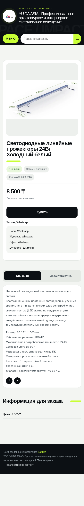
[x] (17, 380)
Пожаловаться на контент (19, 465)
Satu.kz (42, 452)
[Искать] (77, 38)
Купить (42, 212)
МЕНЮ (10, 38)
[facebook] (9, 380)
